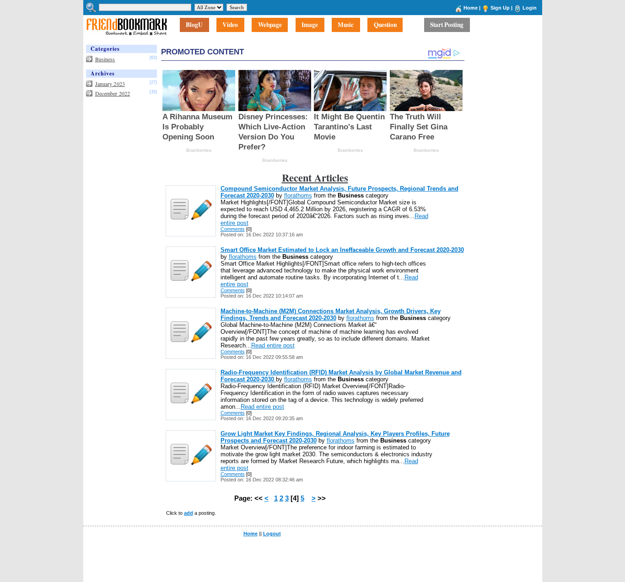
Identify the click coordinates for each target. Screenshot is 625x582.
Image (310, 25)
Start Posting (446, 25)
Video (230, 25)
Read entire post (273, 345)
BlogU (194, 25)
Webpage (270, 25)
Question (385, 25)
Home (470, 8)
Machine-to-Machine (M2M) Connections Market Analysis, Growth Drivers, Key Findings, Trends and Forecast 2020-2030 (331, 314)
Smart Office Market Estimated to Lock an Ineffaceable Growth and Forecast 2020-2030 (342, 249)
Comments (233, 229)
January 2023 (110, 83)
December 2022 (112, 93)
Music (346, 25)
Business (105, 59)
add (188, 513)
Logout (272, 533)
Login (530, 8)
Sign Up (500, 8)
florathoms (298, 195)
